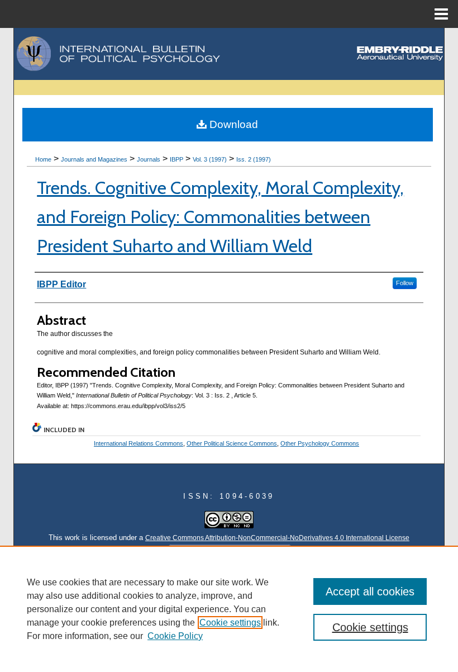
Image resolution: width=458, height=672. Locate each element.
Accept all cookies (370, 591)
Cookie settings (230, 622)
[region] (229, 609)
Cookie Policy (175, 636)
